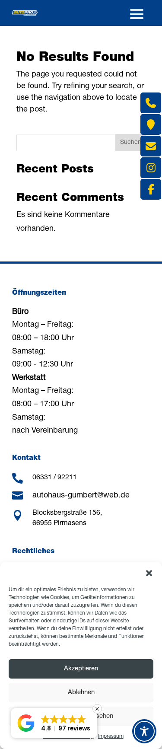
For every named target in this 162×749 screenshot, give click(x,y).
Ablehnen (81, 692)
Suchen (130, 143)
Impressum (111, 736)
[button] (149, 573)
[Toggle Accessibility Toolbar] (144, 731)
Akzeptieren (81, 669)
